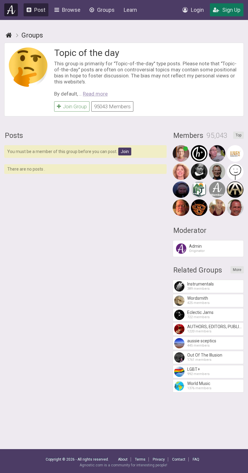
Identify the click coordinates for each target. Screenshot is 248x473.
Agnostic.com (11, 9)
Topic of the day (86, 52)
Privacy (159, 459)
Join (125, 151)
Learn (130, 10)
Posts (14, 136)
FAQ (196, 459)
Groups (106, 10)
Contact (178, 459)
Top (238, 135)
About (123, 459)
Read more (95, 94)
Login (197, 10)
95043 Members (112, 106)
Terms (140, 459)
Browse (71, 10)
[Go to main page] (8, 35)
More (237, 270)
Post (39, 10)
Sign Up (231, 10)
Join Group (75, 106)
